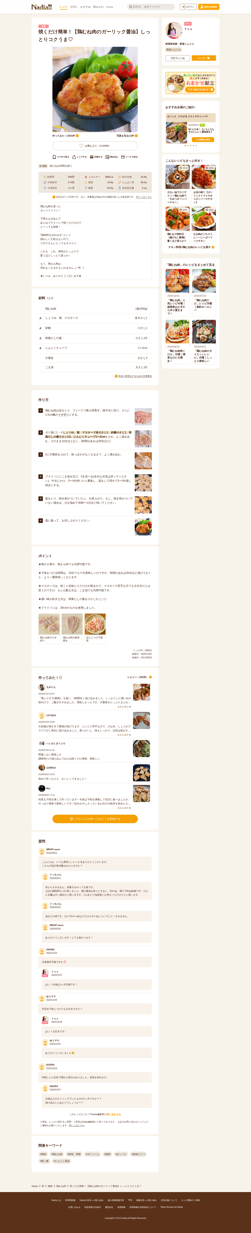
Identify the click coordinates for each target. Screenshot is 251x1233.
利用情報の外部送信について (143, 1207)
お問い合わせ (74, 1207)
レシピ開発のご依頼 (190, 1200)
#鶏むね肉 (56, 1154)
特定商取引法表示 (93, 1207)
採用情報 (121, 1207)
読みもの (98, 6)
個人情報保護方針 (116, 1200)
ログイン (190, 7)
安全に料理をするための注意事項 (135, 376)
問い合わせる (114, 1114)
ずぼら (74, 6)
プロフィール (178, 58)
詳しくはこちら (144, 197)
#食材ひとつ (138, 1154)
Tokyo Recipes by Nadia (171, 1207)
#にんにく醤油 (61, 1161)
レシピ (63, 6)
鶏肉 (50, 1186)
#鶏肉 (43, 1154)
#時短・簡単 (74, 1154)
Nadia (35, 1186)
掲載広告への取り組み (146, 1200)
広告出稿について (169, 1200)
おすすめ (85, 6)
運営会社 (109, 1207)
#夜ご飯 (44, 1161)
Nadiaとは (56, 1200)
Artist (109, 6)
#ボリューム (92, 1154)
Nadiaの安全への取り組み (92, 1200)
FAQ (130, 1200)
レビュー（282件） (138, 677)
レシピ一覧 (204, 58)
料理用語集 (70, 1200)
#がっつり (121, 1154)
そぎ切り (63, 414)
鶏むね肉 (61, 1186)
